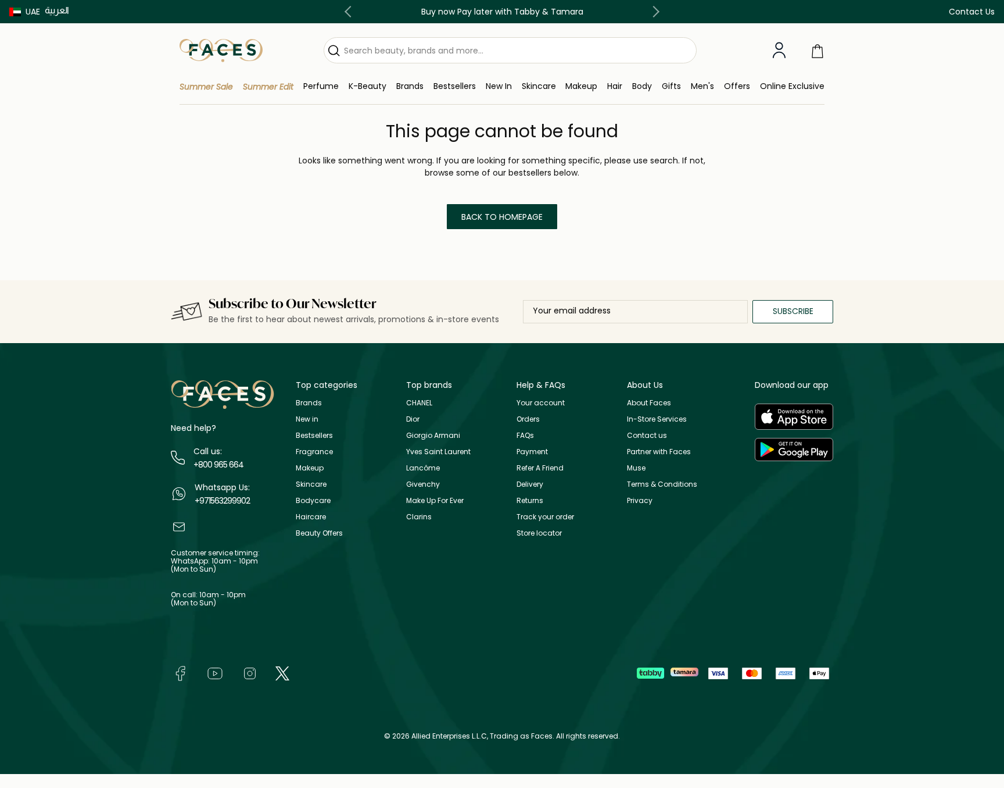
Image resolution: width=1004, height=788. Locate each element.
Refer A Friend (540, 468)
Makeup (310, 468)
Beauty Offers (319, 533)
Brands (309, 403)
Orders (528, 419)
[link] (410, 86)
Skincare (311, 484)
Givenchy (423, 484)
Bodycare (313, 500)
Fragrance (314, 452)
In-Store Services (657, 419)
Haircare (311, 517)
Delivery (530, 484)
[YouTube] (215, 673)
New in (307, 419)
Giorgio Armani (433, 435)
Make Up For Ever (435, 500)
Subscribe (793, 311)
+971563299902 (222, 501)
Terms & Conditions (662, 484)
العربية (57, 10)
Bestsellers (314, 435)
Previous (350, 11)
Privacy (639, 500)
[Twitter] (282, 673)
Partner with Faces (659, 452)
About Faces (649, 403)
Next (653, 11)
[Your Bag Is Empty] (817, 50)
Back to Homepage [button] (502, 217)
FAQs (525, 435)
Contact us (647, 435)
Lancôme (423, 468)
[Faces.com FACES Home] (221, 50)
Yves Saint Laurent (438, 452)
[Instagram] (250, 673)
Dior (412, 419)
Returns (530, 500)
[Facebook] (180, 673)
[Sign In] (779, 50)
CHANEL (419, 403)
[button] (24, 11)
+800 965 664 (218, 464)
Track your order (545, 517)
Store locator (539, 533)
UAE (33, 11)
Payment (532, 452)
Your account (541, 403)
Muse (636, 468)
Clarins (419, 517)
